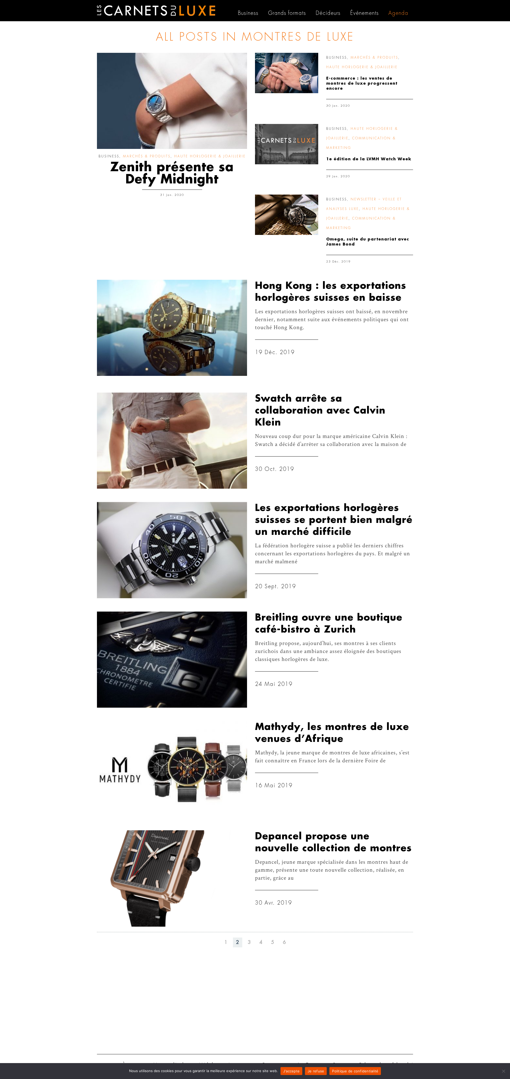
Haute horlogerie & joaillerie (210, 156)
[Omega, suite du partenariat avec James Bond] (286, 215)
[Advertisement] (255, 1009)
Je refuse (316, 1071)
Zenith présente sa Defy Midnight (172, 173)
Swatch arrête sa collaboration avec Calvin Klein (320, 410)
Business (109, 156)
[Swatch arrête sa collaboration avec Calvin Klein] (172, 441)
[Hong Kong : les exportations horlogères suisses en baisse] (172, 328)
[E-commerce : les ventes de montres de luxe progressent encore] (286, 73)
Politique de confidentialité (355, 1071)
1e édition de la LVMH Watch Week (368, 159)
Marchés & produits (147, 156)
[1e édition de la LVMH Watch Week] (286, 144)
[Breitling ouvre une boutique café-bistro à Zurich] (172, 660)
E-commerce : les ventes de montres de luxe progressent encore (361, 83)
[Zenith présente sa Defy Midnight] (172, 101)
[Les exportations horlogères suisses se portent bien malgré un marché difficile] (172, 550)
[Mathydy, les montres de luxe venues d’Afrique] (172, 769)
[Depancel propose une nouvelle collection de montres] (172, 878)
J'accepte (291, 1071)
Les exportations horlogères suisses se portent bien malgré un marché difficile (334, 519)
